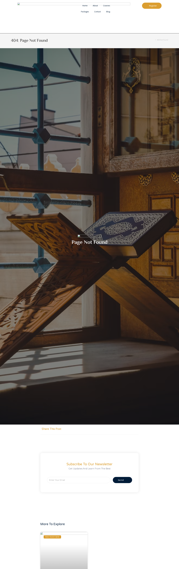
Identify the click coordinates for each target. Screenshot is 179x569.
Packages (85, 11)
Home (85, 5)
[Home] (153, 40)
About (95, 5)
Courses (106, 5)
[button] (110, 429)
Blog (108, 11)
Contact (97, 11)
